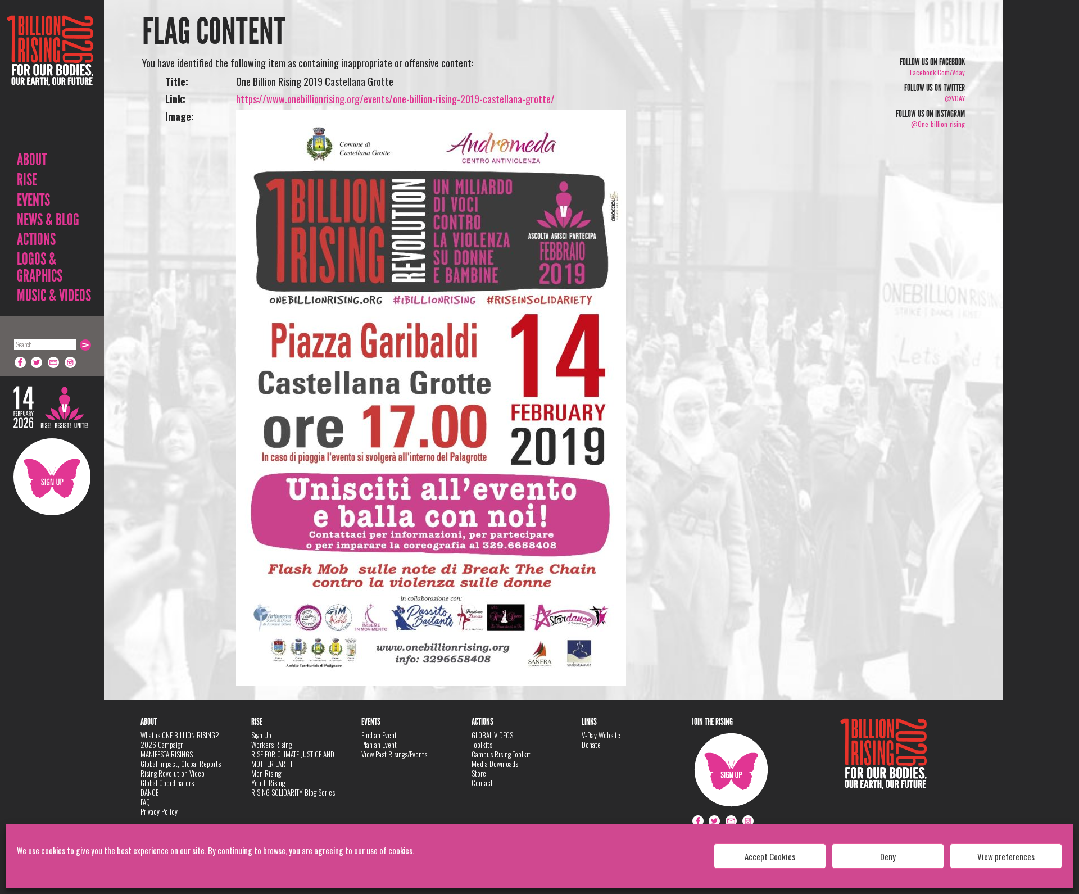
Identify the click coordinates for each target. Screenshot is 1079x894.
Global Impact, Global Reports (180, 763)
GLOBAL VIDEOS (492, 735)
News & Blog (48, 220)
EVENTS (33, 200)
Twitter (37, 362)
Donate (591, 744)
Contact (482, 782)
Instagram (71, 362)
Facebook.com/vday (937, 72)
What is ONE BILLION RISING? (179, 735)
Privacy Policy (159, 811)
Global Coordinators (167, 782)
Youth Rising (268, 782)
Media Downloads (495, 763)
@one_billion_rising (938, 124)
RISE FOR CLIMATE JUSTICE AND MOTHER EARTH (292, 758)
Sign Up (52, 477)
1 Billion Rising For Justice (50, 78)
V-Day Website (601, 735)
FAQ (145, 801)
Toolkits (482, 744)
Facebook (20, 362)
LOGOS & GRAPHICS (39, 267)
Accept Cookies (770, 856)
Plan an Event (379, 744)
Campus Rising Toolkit (501, 754)
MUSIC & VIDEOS (54, 295)
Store (479, 773)
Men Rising (266, 773)
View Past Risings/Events (394, 754)
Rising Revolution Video (172, 773)
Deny (888, 856)
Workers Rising (271, 744)
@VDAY (955, 98)
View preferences (1006, 856)
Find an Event (379, 735)
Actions (36, 239)
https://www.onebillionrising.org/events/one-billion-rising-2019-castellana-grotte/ (395, 99)
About (32, 159)
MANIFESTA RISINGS (166, 754)
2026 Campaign (162, 744)
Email (54, 362)
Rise (27, 180)
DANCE (149, 792)
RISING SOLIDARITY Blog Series (293, 792)
